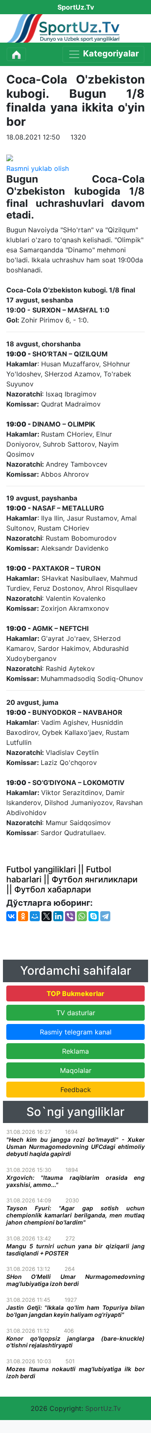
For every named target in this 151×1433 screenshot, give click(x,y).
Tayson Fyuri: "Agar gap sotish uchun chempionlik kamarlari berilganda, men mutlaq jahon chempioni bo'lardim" (75, 1215)
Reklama (75, 1051)
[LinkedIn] (58, 916)
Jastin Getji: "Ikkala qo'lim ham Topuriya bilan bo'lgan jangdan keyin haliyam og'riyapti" (75, 1311)
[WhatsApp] (82, 916)
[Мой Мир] (35, 916)
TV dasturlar (75, 1013)
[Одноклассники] (23, 916)
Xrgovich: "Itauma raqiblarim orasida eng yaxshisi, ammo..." (75, 1181)
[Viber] (70, 916)
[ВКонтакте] (11, 916)
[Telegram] (105, 916)
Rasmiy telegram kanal (76, 1032)
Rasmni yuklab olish (37, 168)
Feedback (75, 1089)
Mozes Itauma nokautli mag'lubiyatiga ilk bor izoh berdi (75, 1372)
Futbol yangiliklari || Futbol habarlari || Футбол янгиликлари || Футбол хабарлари (72, 879)
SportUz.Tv (103, 1408)
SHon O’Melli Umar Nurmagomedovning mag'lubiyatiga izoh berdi (75, 1280)
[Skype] (94, 916)
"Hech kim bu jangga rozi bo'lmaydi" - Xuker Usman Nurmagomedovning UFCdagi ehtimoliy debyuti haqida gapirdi (75, 1146)
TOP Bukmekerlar (75, 993)
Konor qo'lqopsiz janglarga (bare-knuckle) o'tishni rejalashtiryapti (75, 1342)
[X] (47, 916)
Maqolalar (75, 1070)
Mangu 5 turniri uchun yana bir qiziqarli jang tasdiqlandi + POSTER (75, 1249)
